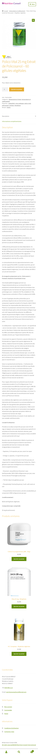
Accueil (6, 11)
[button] (33, 20)
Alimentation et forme (15, 99)
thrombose (17, 105)
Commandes (8, 710)
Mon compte (8, 707)
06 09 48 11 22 (9, 688)
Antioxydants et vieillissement (17, 11)
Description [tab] (5, 116)
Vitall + (9, 107)
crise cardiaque (19, 103)
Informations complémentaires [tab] (11, 121)
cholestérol (11, 103)
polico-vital (27, 103)
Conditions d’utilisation (11, 728)
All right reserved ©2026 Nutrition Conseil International (19, 745)
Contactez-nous (9, 731)
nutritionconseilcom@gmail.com (16, 692)
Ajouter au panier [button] (19, 559)
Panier (6, 713)
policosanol (5, 105)
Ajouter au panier (16, 89)
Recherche (19, 752)
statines (11, 105)
